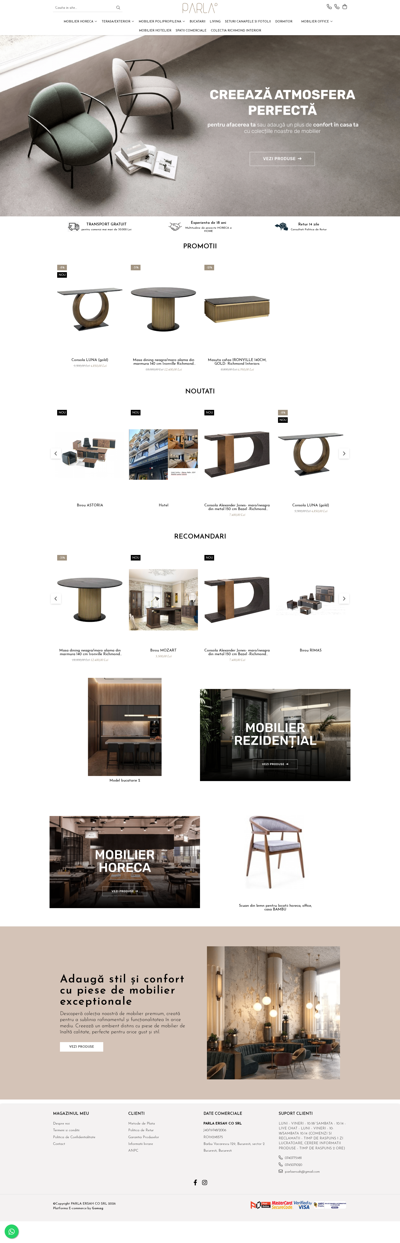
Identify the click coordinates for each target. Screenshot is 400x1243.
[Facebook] (195, 1183)
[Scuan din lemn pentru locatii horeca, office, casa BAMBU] (275, 851)
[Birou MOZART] (163, 599)
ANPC (133, 1151)
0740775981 (293, 1158)
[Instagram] (205, 1183)
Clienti (136, 1114)
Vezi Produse (81, 1047)
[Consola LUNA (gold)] (89, 309)
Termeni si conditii (66, 1130)
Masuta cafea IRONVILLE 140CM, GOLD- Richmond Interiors (237, 362)
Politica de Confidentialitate (74, 1137)
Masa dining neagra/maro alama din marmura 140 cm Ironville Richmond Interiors (163, 362)
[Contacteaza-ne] (329, 7)
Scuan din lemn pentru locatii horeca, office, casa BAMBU (275, 907)
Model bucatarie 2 (124, 780)
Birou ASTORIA (90, 505)
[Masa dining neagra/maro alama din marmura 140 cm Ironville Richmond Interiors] (163, 309)
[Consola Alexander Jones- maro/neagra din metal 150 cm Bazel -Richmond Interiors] (237, 454)
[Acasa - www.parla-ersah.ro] (200, 8)
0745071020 (293, 1165)
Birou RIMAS (311, 650)
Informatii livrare (140, 1144)
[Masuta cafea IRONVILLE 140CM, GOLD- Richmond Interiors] (237, 309)
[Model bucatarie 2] (125, 726)
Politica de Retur (141, 1130)
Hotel (163, 505)
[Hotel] (163, 454)
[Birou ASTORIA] (89, 454)
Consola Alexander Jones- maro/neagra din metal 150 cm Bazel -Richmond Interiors (237, 507)
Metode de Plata (141, 1123)
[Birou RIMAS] (310, 599)
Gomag (97, 1208)
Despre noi (61, 1123)
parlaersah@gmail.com (302, 1172)
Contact (59, 1144)
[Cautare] (118, 8)
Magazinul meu (71, 1114)
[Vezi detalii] (275, 734)
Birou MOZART (163, 650)
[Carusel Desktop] (200, 125)
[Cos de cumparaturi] (344, 7)
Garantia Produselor (143, 1137)
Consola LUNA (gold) (90, 360)
